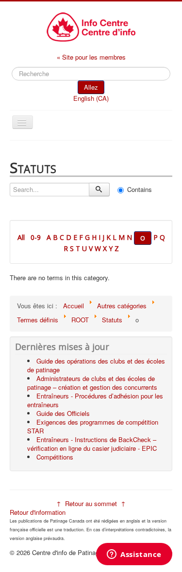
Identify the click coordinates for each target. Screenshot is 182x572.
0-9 (36, 237)
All (21, 237)
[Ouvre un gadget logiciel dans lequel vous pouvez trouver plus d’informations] (134, 555)
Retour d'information (38, 512)
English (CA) (91, 98)
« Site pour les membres (91, 57)
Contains (139, 189)
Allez (91, 87)
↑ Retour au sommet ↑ (91, 503)
